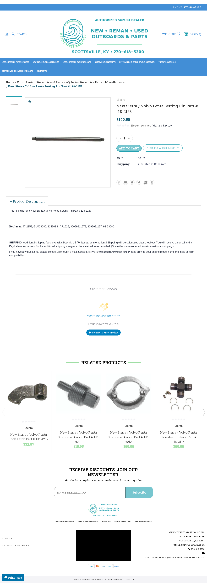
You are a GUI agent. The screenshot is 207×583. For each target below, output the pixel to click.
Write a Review (162, 125)
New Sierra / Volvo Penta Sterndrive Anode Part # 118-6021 (78, 437)
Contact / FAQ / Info (122, 521)
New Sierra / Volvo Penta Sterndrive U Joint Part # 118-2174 (178, 437)
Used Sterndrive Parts (88, 521)
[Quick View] (44, 377)
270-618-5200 (192, 7)
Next (203, 412)
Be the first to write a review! (103, 332)
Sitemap (130, 579)
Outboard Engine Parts (105, 62)
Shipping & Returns (15, 545)
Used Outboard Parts (64, 521)
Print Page (15, 577)
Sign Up (7, 538)
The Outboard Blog (167, 62)
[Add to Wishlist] (44, 385)
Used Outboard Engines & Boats (77, 62)
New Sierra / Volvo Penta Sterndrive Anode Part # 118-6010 (128, 437)
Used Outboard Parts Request (15, 62)
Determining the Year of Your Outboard (137, 62)
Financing (106, 521)
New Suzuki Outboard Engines (46, 62)
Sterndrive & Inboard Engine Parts (17, 71)
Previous (3, 412)
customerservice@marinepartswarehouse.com (103, 251)
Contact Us (42, 71)
